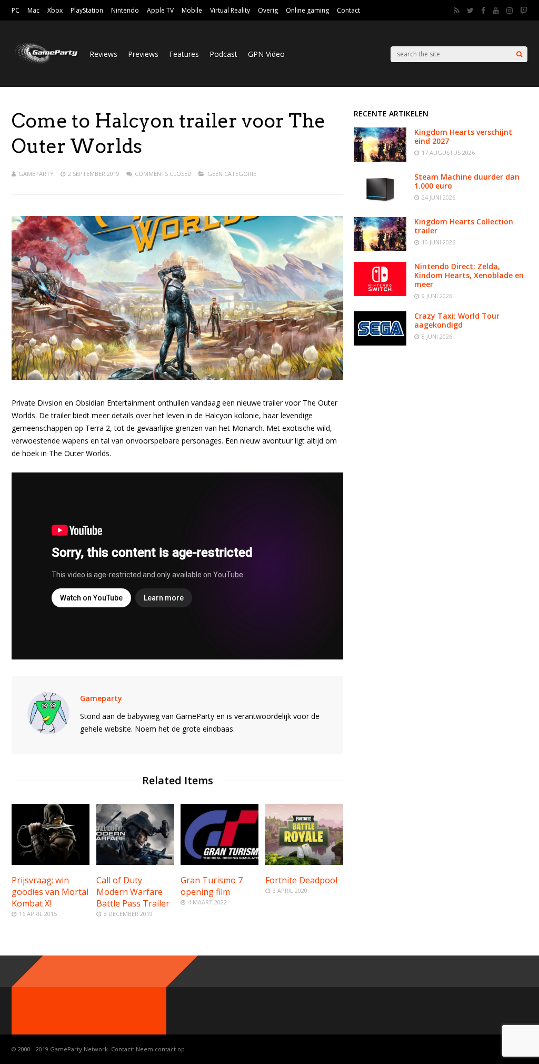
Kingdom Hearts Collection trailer (463, 225)
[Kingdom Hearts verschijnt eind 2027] (380, 159)
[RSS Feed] (457, 10)
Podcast (223, 54)
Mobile (192, 10)
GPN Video (266, 54)
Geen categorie (231, 174)
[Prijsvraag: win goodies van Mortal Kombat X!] (50, 862)
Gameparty (36, 174)
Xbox (55, 10)
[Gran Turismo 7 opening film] (219, 862)
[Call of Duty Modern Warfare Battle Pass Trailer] (135, 862)
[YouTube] (496, 10)
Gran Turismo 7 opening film (212, 886)
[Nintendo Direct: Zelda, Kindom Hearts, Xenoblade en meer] (380, 293)
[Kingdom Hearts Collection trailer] (380, 248)
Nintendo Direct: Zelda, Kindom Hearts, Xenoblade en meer (469, 275)
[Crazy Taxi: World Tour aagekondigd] (380, 343)
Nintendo (125, 10)
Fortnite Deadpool (301, 880)
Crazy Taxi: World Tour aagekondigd (457, 320)
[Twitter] (470, 10)
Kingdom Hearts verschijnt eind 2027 (463, 136)
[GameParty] (45, 63)
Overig (268, 10)
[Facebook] (483, 10)
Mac (33, 10)
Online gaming (307, 10)
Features (184, 54)
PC (15, 10)
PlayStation (87, 10)
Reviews (103, 54)
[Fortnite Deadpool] (304, 862)
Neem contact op (160, 1049)
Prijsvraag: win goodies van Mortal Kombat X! (50, 891)
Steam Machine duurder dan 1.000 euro (467, 181)
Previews (143, 54)
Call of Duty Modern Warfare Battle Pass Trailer (132, 891)
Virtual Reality (230, 10)
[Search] (519, 54)
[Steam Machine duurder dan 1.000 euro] (380, 204)
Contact (348, 10)
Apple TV (160, 10)
